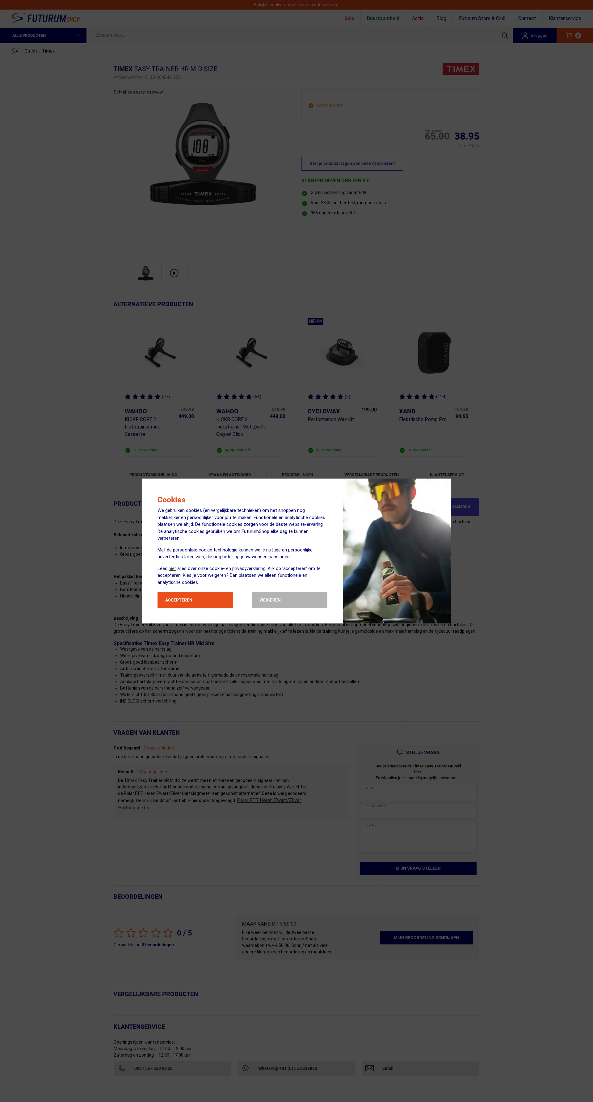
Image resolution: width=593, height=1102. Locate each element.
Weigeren (270, 599)
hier (172, 568)
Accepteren (178, 599)
